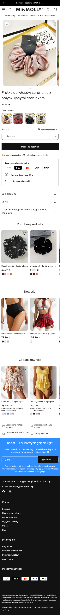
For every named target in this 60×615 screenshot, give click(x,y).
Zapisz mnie (46, 460)
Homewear (23, 15)
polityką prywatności (42, 469)
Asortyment (8, 559)
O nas (5, 526)
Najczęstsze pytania (11, 513)
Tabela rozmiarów (49, 130)
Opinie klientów (9, 517)
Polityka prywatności (12, 550)
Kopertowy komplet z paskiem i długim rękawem (14, 401)
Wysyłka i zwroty (10, 521)
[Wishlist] (48, 9)
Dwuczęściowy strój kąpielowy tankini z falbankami (43, 401)
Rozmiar (5, 129)
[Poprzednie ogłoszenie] (3, 3)
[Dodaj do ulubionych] (24, 233)
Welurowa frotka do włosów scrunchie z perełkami (43, 266)
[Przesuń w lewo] (24, 88)
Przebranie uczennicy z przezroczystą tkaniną (43, 333)
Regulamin (7, 546)
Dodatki (33, 15)
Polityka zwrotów (10, 555)
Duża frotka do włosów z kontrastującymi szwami (14, 266)
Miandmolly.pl (13, 607)
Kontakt (6, 509)
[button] (3, 9)
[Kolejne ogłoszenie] (57, 3)
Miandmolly (10, 15)
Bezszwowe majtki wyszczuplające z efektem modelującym (14, 333)
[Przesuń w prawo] (36, 88)
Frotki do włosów (47, 15)
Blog (4, 530)
